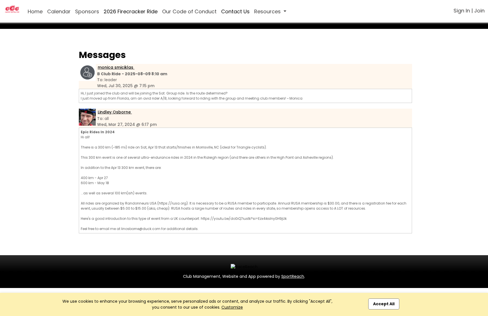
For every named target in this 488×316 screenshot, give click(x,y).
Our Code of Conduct (189, 11)
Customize (232, 307)
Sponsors (87, 11)
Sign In (462, 10)
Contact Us (235, 11)
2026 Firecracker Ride (131, 11)
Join (479, 10)
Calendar (59, 11)
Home (35, 11)
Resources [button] (268, 11)
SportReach (292, 276)
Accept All (384, 304)
